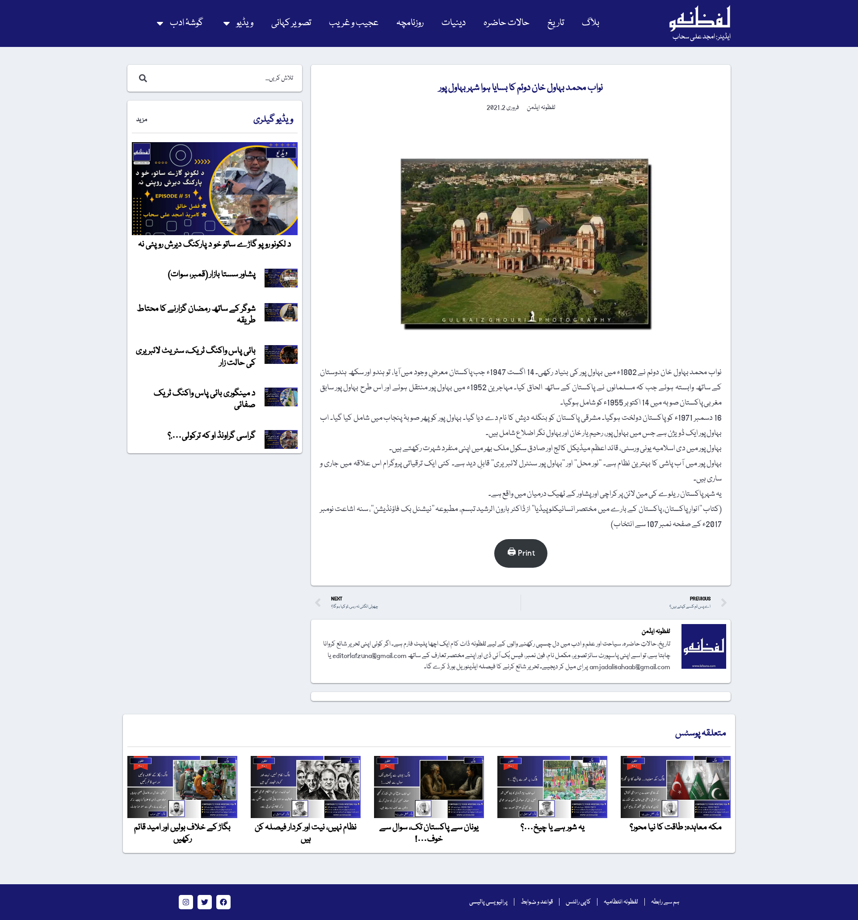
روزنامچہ (410, 23)
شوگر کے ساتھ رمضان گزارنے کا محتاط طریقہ (196, 314)
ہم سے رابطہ (665, 902)
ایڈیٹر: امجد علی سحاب (702, 37)
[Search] (141, 78)
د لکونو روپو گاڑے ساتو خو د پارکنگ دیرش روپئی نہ (214, 244)
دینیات (454, 23)
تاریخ (555, 23)
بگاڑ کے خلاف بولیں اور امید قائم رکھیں (182, 833)
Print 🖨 (521, 553)
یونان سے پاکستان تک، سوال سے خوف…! (429, 833)
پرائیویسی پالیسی (488, 902)
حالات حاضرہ (507, 23)
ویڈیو (244, 23)
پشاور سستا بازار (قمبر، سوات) (212, 274)
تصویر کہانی (291, 23)
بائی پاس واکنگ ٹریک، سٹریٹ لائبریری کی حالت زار (196, 356)
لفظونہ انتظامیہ (621, 902)
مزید (141, 120)
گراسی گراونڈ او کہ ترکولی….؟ (212, 436)
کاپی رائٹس (578, 902)
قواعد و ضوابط (537, 902)
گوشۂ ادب (186, 23)
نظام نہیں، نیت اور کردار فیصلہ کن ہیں (306, 833)
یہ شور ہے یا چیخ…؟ (553, 827)
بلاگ (590, 23)
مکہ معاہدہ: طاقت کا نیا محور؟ (676, 827)
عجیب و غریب (354, 23)
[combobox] (224, 78)
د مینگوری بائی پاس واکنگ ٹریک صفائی (205, 399)
